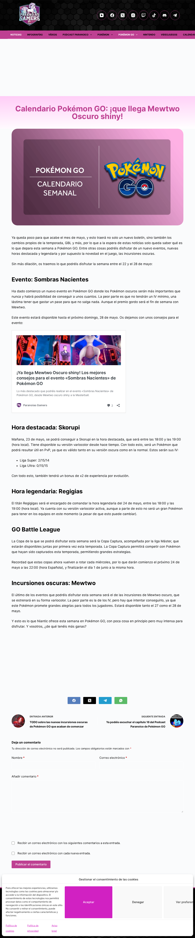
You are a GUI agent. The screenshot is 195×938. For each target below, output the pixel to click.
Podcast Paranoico (75, 34)
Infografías (35, 34)
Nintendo (149, 34)
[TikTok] (154, 15)
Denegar (138, 902)
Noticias (16, 34)
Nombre (18, 758)
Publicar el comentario (31, 864)
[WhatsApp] (120, 700)
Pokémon (103, 34)
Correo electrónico (113, 758)
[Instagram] (133, 15)
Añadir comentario (25, 776)
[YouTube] (101, 15)
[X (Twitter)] (122, 15)
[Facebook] (112, 15)
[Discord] (164, 15)
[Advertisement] (97, 67)
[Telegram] (175, 15)
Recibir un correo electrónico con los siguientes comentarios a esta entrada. (69, 843)
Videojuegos (169, 34)
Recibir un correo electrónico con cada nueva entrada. (54, 853)
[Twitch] (143, 15)
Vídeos (52, 34)
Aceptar (88, 902)
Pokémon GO (126, 34)
